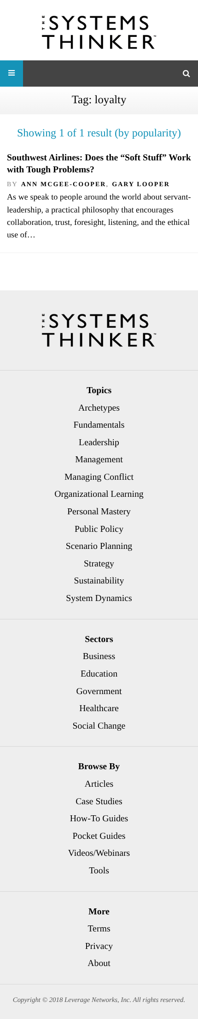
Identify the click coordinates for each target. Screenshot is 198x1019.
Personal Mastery (99, 512)
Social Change (99, 726)
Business (99, 656)
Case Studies (99, 801)
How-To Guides (99, 818)
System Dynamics (99, 598)
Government (99, 691)
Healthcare (99, 708)
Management (98, 459)
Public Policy (99, 529)
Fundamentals (99, 425)
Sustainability (99, 581)
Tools (99, 871)
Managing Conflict (99, 477)
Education (99, 674)
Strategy (99, 564)
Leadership (99, 442)
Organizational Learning (99, 494)
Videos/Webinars (99, 853)
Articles (99, 784)
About (98, 963)
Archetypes (99, 408)
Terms (98, 929)
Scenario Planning (99, 546)
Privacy (99, 946)
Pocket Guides (99, 836)
